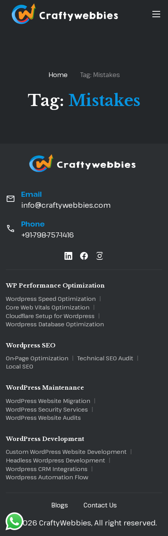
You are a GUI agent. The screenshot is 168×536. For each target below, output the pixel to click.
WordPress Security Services (47, 409)
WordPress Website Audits (43, 417)
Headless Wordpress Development (55, 460)
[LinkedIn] (68, 257)
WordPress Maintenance (45, 387)
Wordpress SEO (30, 345)
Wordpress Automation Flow (47, 477)
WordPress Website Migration (48, 401)
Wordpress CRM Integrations (47, 469)
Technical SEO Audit (105, 358)
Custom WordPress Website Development (66, 451)
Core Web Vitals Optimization (47, 307)
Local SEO (19, 366)
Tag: (100, 74)
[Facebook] (84, 257)
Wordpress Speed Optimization (51, 298)
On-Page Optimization (37, 358)
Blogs (59, 505)
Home (58, 74)
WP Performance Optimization (55, 285)
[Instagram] (100, 257)
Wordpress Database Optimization (55, 324)
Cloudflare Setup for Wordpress (50, 316)
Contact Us (100, 505)
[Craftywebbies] (66, 25)
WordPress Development (45, 438)
